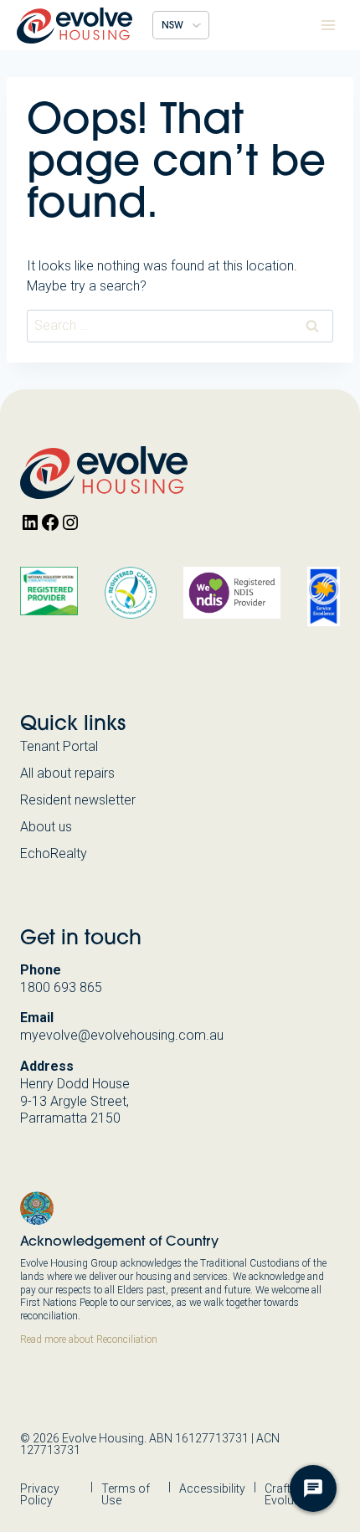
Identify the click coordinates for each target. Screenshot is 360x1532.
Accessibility (212, 1488)
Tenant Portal (59, 746)
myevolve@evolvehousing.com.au (122, 1035)
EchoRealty (53, 853)
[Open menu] (327, 25)
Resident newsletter (78, 800)
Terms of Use (125, 1494)
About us (46, 827)
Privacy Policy (39, 1494)
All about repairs (67, 773)
